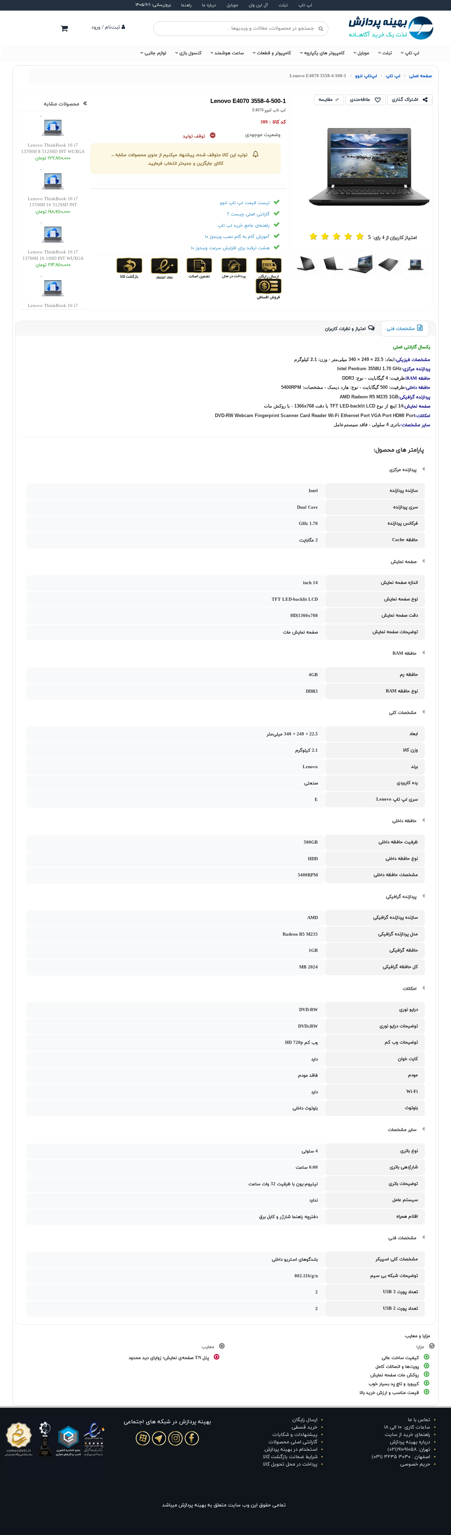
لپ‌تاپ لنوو (366, 76)
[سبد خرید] (64, 28)
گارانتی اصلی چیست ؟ (248, 214)
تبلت (283, 5)
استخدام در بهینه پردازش (291, 1449)
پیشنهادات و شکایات (294, 1434)
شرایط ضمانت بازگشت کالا (290, 1457)
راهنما (186, 5)
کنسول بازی (190, 53)
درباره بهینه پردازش (410, 1442)
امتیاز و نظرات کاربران (345, 329)
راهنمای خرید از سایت (407, 1434)
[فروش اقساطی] (269, 289)
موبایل (232, 5)
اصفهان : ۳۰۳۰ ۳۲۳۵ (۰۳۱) (401, 1457)
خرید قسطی (304, 1427)
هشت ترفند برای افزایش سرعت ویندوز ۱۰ (230, 248)
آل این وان (258, 5)
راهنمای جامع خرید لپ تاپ (244, 225)
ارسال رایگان (304, 1420)
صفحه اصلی (420, 76)
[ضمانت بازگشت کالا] (129, 268)
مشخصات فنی (401, 329)
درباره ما (209, 5)
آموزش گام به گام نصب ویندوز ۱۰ (237, 237)
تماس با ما (419, 1420)
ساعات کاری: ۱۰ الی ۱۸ (407, 1427)
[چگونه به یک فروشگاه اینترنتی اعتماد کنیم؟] (163, 268)
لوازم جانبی (155, 53)
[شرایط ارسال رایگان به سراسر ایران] (268, 268)
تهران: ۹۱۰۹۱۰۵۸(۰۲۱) (409, 1449)
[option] (416, 264)
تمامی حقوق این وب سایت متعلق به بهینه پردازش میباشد (224, 1505)
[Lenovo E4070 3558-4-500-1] (416, 264)
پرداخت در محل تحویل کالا (290, 1464)
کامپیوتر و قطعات (274, 53)
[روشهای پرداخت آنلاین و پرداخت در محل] (233, 268)
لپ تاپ (305, 5)
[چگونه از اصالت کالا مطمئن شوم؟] (198, 268)
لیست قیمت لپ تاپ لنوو (245, 203)
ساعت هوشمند (229, 53)
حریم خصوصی (415, 1464)
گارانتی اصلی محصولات (292, 1442)
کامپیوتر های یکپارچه (324, 53)
